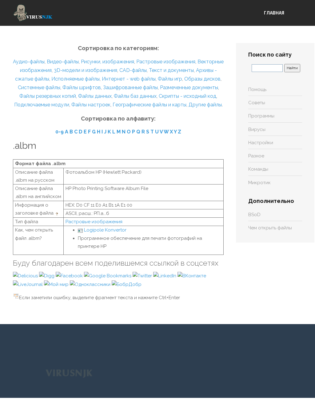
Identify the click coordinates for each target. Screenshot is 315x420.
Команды (258, 169)
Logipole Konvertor (105, 230)
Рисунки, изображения (107, 62)
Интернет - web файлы (129, 79)
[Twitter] (143, 275)
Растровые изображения (165, 62)
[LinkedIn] (165, 275)
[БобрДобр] (127, 284)
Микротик (259, 182)
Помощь (257, 89)
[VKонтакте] (191, 275)
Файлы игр (170, 79)
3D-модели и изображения (85, 70)
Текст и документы (171, 70)
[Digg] (47, 275)
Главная (274, 12)
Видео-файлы (63, 62)
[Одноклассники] (91, 284)
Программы (261, 116)
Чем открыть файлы (270, 228)
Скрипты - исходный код (187, 96)
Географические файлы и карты (149, 105)
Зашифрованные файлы (130, 87)
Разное (256, 156)
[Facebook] (70, 275)
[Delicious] (26, 275)
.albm (24, 145)
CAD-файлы (133, 70)
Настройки (260, 142)
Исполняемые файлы (75, 79)
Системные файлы (39, 87)
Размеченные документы (189, 87)
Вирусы (256, 129)
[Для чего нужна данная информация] (57, 213)
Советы (256, 102)
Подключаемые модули (41, 105)
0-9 (59, 132)
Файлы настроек (90, 105)
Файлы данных (95, 96)
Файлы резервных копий (47, 96)
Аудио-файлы (29, 62)
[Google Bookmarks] (108, 275)
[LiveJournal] (28, 284)
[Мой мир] (57, 284)
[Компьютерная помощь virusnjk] (33, 13)
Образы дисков (202, 79)
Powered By (69, 373)
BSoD (254, 214)
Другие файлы (205, 105)
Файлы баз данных (135, 96)
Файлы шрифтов (81, 87)
